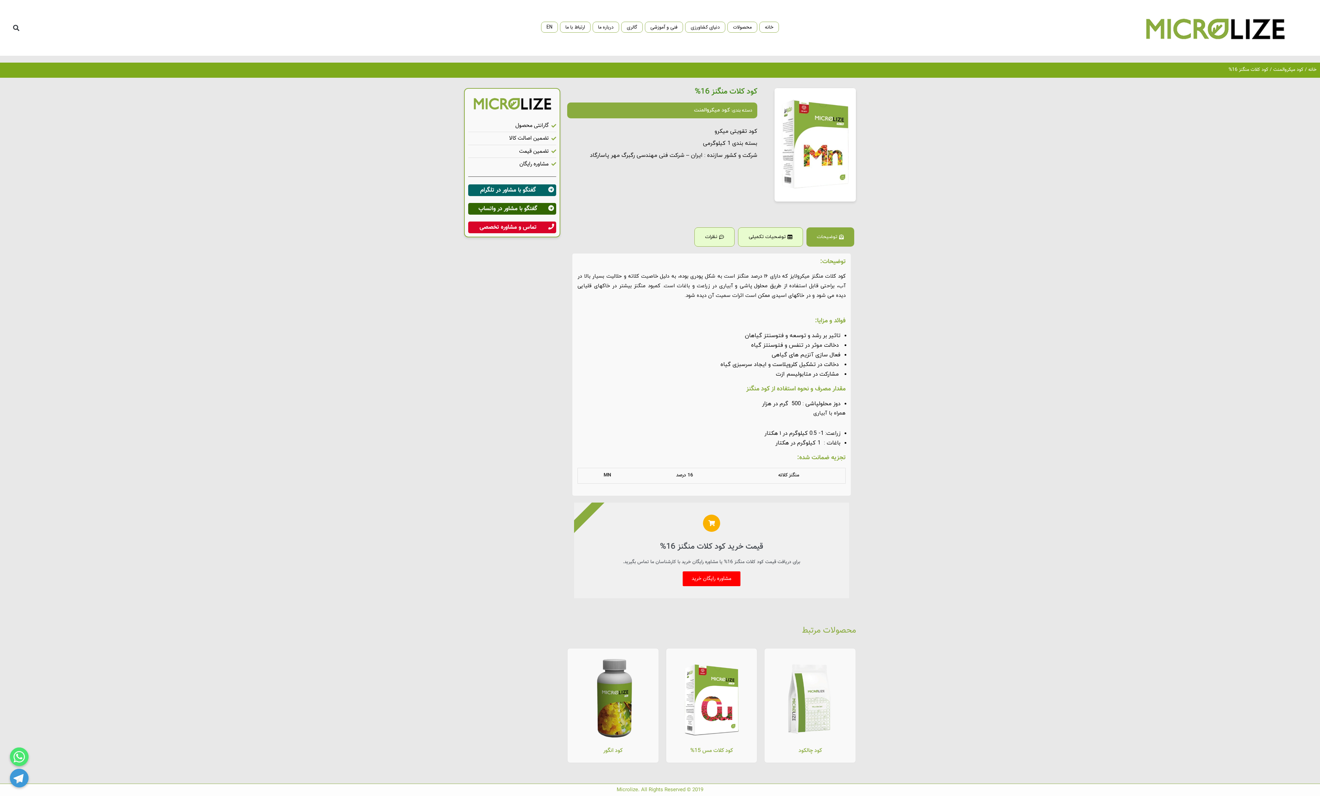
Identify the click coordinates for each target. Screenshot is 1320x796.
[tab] (830, 237)
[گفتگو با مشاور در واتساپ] (551, 208)
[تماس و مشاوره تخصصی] (551, 226)
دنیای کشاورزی (705, 27)
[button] (16, 28)
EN (549, 27)
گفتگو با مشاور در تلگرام (508, 190)
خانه (769, 27)
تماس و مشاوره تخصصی (508, 227)
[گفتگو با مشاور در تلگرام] (551, 189)
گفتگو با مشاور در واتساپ (507, 208)
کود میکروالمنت (1288, 70)
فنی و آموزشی (664, 27)
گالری (632, 27)
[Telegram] (19, 778)
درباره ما (606, 27)
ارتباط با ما (575, 27)
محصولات (742, 27)
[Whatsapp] (19, 756)
